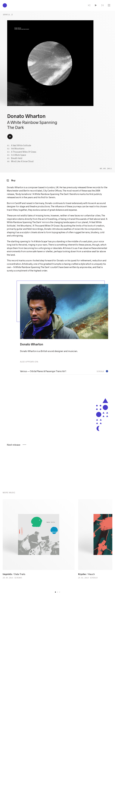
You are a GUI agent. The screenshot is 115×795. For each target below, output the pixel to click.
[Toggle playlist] (109, 5)
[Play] (96, 5)
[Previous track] (89, 5)
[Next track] (102, 5)
